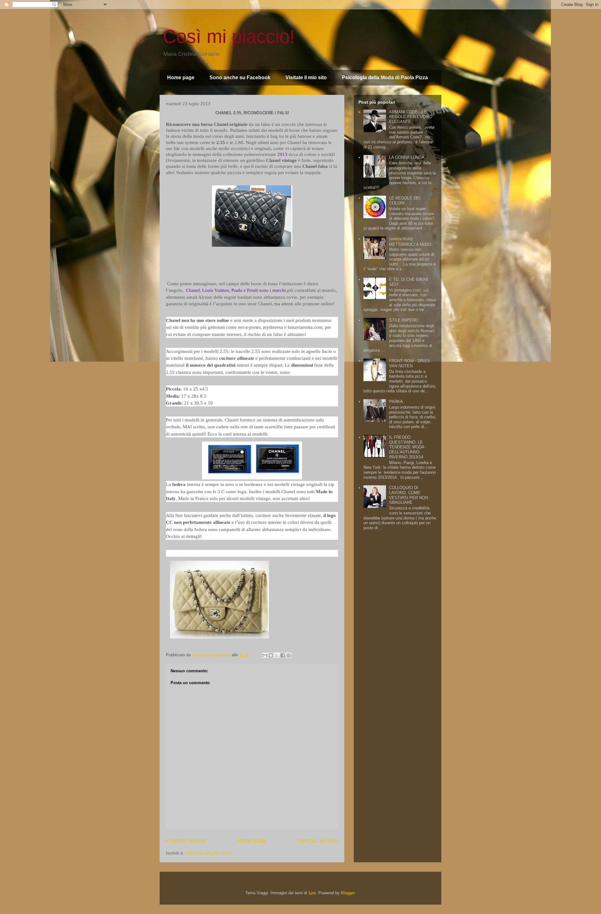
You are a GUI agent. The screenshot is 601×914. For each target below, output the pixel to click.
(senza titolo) (401, 238)
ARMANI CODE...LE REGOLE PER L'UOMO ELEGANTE (410, 117)
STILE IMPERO (403, 320)
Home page (180, 77)
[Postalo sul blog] (271, 655)
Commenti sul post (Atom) (209, 853)
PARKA (396, 401)
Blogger (347, 893)
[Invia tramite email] (265, 655)
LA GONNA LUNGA (406, 157)
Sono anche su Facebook (239, 77)
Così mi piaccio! (229, 36)
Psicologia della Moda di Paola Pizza (385, 77)
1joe (312, 893)
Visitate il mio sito (306, 77)
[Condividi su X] (277, 655)
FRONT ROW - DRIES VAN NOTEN (409, 363)
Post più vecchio (317, 841)
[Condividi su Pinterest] (288, 655)
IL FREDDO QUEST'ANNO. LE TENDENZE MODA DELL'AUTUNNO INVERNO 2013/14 (406, 447)
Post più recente (186, 841)
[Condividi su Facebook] (283, 655)
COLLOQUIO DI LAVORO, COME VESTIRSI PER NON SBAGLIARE (408, 495)
